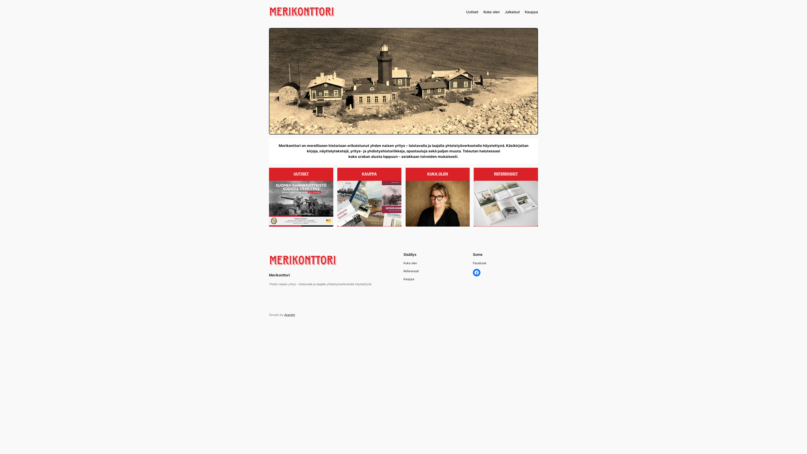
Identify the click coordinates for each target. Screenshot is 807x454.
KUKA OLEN (437, 174)
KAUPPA (369, 174)
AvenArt (289, 315)
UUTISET (301, 174)
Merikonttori (279, 275)
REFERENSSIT (506, 174)
